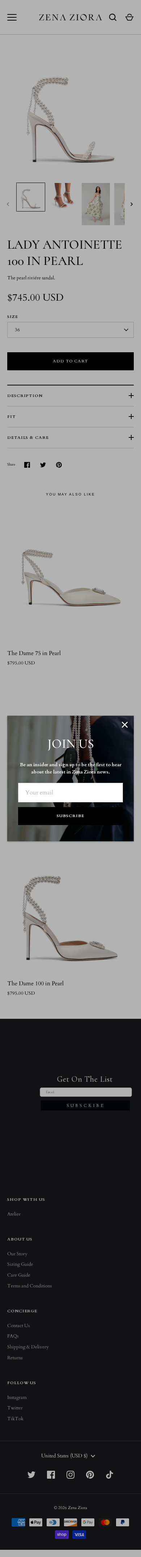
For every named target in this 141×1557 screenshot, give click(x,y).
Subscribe (70, 816)
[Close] (125, 725)
